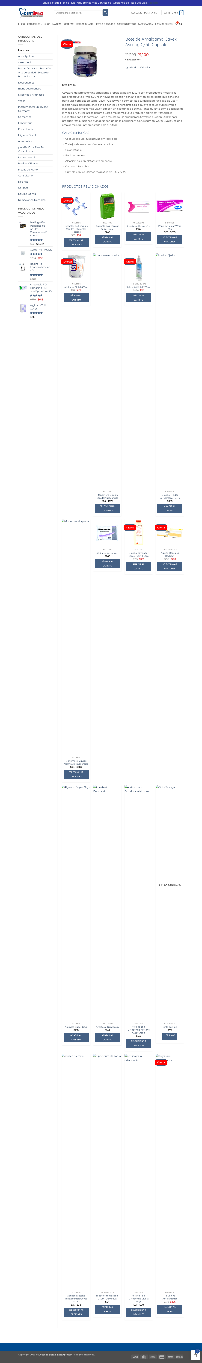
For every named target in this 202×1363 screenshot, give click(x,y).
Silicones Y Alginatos (31, 94)
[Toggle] (51, 157)
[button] (144, 13)
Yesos (21, 100)
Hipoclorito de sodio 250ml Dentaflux (107, 1297)
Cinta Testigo (170, 1027)
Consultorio (25, 175)
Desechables (26, 82)
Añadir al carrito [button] (107, 239)
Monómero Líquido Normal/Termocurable (76, 762)
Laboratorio (25, 123)
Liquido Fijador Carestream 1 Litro (170, 496)
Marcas (56, 24)
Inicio (21, 24)
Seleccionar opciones (76, 242)
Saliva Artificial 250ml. (138, 287)
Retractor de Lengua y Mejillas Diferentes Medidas (76, 229)
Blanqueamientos (29, 88)
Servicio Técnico (105, 24)
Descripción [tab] (69, 85)
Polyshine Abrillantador (170, 1297)
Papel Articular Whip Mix (169, 227)
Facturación (145, 24)
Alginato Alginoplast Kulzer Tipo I (107, 227)
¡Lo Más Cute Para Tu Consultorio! (31, 149)
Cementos (24, 116)
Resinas (23, 181)
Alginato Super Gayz (76, 1027)
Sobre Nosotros (126, 24)
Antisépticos (26, 56)
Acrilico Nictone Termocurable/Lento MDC (76, 1298)
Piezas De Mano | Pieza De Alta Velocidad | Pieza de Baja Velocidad (34, 72)
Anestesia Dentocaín (107, 1027)
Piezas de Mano (28, 169)
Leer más (170, 1035)
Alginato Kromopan (107, 553)
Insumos (23, 50)
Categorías (33, 24)
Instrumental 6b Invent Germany (33, 108)
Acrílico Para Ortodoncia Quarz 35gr (139, 1298)
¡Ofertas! (68, 24)
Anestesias (25, 141)
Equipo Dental (27, 193)
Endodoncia (25, 129)
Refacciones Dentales (31, 199)
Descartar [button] (153, 2)
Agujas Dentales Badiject (170, 554)
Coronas (23, 187)
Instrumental (26, 157)
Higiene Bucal (27, 135)
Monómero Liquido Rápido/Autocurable (107, 496)
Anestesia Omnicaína (138, 226)
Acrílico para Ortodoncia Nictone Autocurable (139, 1029)
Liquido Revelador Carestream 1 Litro (138, 554)
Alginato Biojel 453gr (76, 287)
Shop (47, 24)
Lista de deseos (163, 24)
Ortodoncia (25, 62)
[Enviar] (105, 12)
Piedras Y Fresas (28, 163)
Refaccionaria (84, 24)
